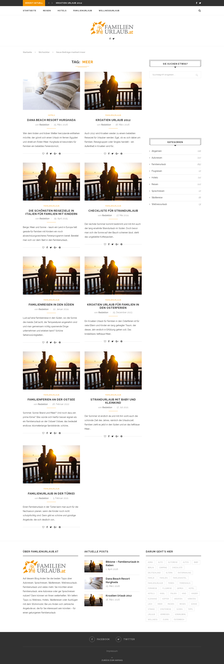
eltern (169, 573)
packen (171, 604)
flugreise (167, 588)
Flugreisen (176, 171)
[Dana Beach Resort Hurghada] (93, 578)
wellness (152, 620)
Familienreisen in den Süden (51, 304)
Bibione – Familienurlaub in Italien (122, 563)
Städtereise (176, 197)
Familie (151, 578)
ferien (171, 583)
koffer (165, 599)
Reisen (47, 11)
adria (150, 562)
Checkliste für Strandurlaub (113, 210)
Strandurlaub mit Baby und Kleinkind (113, 401)
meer (160, 604)
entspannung (184, 573)
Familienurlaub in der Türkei (51, 493)
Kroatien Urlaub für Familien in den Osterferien (113, 306)
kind (184, 594)
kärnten (192, 599)
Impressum (112, 651)
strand (151, 609)
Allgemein (176, 151)
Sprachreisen (176, 191)
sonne (194, 604)
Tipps (190, 609)
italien (173, 594)
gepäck (180, 588)
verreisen (164, 614)
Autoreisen (176, 158)
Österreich (179, 620)
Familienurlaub (82, 11)
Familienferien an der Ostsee (51, 399)
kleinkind (152, 599)
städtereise (165, 609)
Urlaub (151, 614)
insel (162, 594)
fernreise (152, 588)
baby (196, 562)
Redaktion (44, 124)
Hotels (62, 11)
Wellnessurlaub (109, 11)
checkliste (177, 568)
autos (186, 562)
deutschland (154, 573)
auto (160, 562)
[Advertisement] (175, 108)
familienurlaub (155, 583)
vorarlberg (180, 614)
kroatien (178, 599)
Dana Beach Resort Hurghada (51, 120)
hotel (191, 588)
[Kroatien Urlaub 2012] (93, 595)
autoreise (173, 562)
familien (164, 578)
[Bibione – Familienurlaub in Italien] (93, 561)
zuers (166, 620)
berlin (151, 568)
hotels (151, 594)
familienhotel (180, 578)
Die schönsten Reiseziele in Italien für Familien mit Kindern (51, 212)
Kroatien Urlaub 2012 (69, 3)
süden (179, 609)
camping (163, 568)
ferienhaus (185, 583)
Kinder (194, 594)
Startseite (29, 11)
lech (150, 604)
